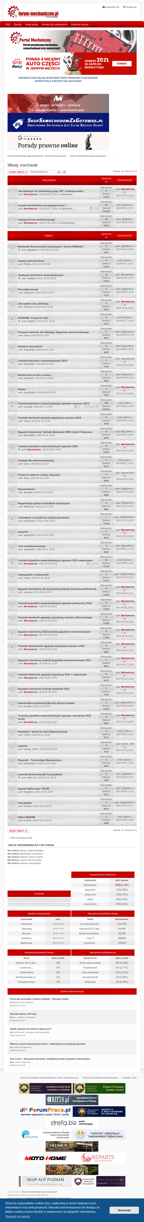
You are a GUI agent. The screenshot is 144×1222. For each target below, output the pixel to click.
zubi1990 (126, 774)
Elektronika (90, 982)
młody (27, 578)
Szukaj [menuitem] (17, 24)
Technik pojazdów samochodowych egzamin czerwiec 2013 (53, 403)
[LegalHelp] (58, 141)
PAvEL (27, 264)
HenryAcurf (26, 924)
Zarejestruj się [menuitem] (112, 7)
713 (118, 894)
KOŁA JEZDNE (26, 817)
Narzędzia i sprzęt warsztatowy (38, 1032)
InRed (90, 899)
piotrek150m (30, 763)
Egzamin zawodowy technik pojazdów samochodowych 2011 (54, 660)
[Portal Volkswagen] (72, 1146)
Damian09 (127, 503)
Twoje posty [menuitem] (31, 24)
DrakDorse (26, 938)
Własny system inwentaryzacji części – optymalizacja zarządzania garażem (48, 1044)
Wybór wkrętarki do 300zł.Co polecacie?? (30, 1029)
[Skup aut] (58, 122)
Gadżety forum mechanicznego (36, 219)
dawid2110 (90, 890)
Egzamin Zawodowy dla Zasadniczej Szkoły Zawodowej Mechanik (57, 588)
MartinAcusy (26, 943)
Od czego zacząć (28, 289)
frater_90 (32, 777)
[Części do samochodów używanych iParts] (72, 63)
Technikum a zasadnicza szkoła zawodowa (43, 517)
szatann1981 (126, 802)
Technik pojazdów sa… (26, 977)
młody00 (32, 278)
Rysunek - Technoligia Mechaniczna (39, 760)
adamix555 (29, 535)
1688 (117, 885)
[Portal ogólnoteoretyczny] (72, 1123)
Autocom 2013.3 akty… (90, 929)
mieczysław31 (128, 358)
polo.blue (15, 1047)
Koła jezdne (25, 802)
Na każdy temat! (90, 977)
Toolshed (15, 1002)
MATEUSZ (29, 506)
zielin (26, 478)
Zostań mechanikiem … (90, 933)
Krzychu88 (29, 350)
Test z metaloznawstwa (31, 546)
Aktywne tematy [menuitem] (80, 24)
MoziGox (26, 933)
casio (26, 335)
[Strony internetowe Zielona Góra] (45, 1135)
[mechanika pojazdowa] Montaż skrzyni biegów (46, 703)
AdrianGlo (29, 378)
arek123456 (29, 392)
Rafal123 (28, 307)
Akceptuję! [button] (124, 1210)
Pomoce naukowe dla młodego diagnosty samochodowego (53, 332)
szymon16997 (128, 473)
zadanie (22, 745)
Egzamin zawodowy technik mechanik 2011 (44, 688)
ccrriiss (126, 560)
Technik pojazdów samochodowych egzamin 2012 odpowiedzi (55, 560)
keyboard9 (29, 364)
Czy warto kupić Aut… (90, 924)
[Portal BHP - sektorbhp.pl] (99, 1135)
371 (118, 904)
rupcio (126, 759)
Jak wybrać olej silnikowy (33, 303)
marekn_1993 (30, 749)
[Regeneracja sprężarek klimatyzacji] (99, 1158)
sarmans (28, 592)
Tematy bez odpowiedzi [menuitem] (54, 24)
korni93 (27, 706)
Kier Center (16, 1062)
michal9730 (29, 521)
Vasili (126, 403)
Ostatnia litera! (26, 972)
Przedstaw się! (90, 967)
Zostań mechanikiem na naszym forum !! (42, 205)
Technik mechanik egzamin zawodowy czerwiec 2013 (49, 417)
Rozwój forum (68, 223)
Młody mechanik (23, 165)
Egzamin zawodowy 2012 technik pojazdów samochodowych (54, 631)
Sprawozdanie (26, 489)
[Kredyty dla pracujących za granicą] (99, 1111)
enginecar (29, 292)
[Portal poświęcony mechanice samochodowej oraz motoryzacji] (72, 41)
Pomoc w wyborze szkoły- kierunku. (39, 474)
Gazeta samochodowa (31, 260)
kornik (126, 260)
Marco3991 (29, 435)
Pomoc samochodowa (90, 963)
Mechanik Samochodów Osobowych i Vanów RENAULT (51, 246)
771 (118, 889)
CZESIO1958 (126, 517)
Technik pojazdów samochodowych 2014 (42, 360)
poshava (126, 205)
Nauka (21, 389)
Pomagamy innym (26, 982)
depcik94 (28, 492)
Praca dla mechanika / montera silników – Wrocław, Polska (39, 999)
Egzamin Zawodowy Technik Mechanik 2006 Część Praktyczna (55, 432)
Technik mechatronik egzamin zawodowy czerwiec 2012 (51, 646)
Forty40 (31, 321)
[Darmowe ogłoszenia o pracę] (45, 1111)
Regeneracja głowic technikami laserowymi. (44, 503)
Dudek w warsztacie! (30, 346)
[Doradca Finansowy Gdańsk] (45, 1088)
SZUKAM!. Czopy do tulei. (33, 317)
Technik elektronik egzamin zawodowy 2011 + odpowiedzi (52, 674)
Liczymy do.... (90, 943)
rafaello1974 (126, 702)
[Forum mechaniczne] (33, 11)
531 (118, 899)
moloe (27, 421)
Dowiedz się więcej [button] (18, 1216)
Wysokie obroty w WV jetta (23, 1014)
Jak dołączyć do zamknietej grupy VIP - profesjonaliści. (51, 191)
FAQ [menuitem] (7, 24)
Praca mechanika (90, 972)
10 (97, 407)
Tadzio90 (126, 219)
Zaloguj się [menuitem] (131, 7)
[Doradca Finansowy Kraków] (99, 1088)
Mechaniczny (30, 194)
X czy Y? (90, 938)
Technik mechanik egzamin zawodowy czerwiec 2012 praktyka (55, 617)
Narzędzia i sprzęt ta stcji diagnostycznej (42, 731)
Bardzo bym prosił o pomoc (34, 375)
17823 (27, 735)
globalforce (33, 250)
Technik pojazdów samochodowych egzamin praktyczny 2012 (55, 603)
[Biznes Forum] (72, 1100)
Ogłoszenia (66, 194)
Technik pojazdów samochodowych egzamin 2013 (48, 446)
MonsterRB (126, 274)
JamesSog (26, 929)
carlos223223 (90, 904)
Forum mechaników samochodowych (39, 1192)
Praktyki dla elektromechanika (36, 460)
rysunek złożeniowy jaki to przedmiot (40, 774)
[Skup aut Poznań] (58, 103)
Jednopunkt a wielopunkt (33, 574)
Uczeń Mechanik (18, 1032)
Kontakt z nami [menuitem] (130, 1078)
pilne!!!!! (23, 531)
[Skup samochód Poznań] (45, 1158)
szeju (26, 464)
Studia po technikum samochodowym (40, 275)
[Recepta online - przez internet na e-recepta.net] (58, 84)
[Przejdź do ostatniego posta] (125, 192)
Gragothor (29, 792)
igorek (126, 817)
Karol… (14, 1017)
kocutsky (28, 407)
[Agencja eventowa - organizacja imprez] (72, 1170)
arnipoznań (126, 332)
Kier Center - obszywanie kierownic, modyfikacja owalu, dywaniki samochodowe (50, 1059)
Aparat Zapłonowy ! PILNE (33, 788)
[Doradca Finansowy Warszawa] (99, 1181)
